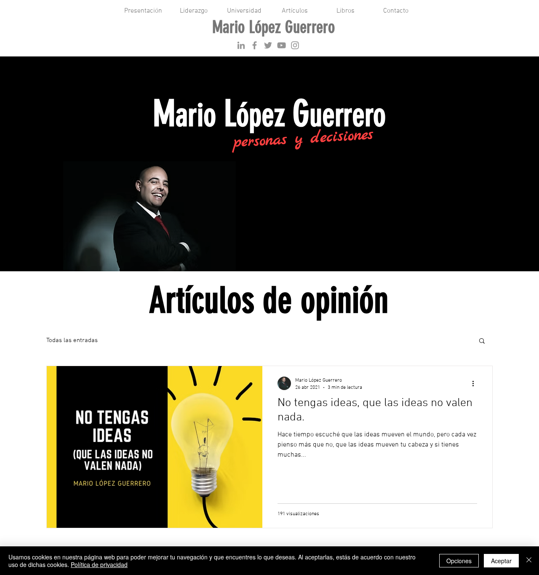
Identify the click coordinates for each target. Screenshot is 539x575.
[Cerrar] (529, 560)
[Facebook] (254, 45)
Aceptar (501, 560)
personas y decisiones (303, 138)
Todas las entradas (72, 340)
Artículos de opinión (269, 300)
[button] (482, 341)
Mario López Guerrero (273, 27)
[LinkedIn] (241, 45)
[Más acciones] (476, 383)
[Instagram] (295, 45)
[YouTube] (281, 45)
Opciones (459, 560)
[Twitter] (268, 45)
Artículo (125, 340)
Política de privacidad (99, 564)
